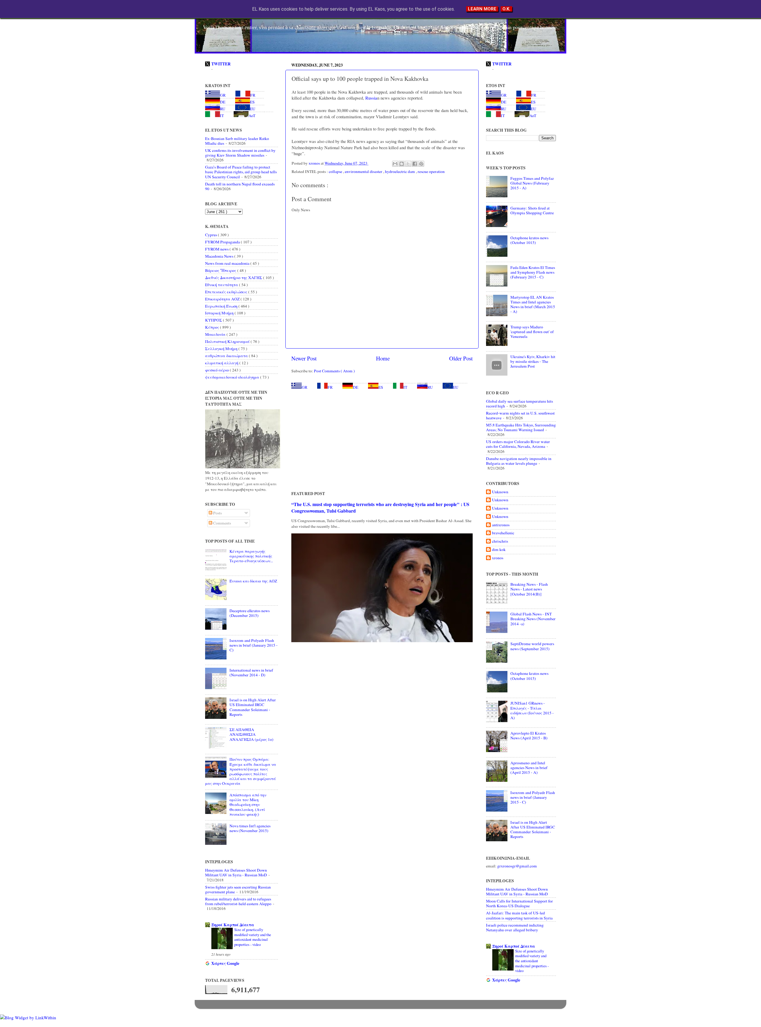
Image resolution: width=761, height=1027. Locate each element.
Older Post (461, 358)
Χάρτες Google (225, 963)
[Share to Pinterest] (421, 164)
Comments (221, 523)
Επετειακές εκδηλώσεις (226, 291)
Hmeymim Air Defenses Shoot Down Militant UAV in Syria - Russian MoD (236, 872)
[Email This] (395, 164)
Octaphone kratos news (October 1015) (529, 240)
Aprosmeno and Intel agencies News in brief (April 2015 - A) (529, 767)
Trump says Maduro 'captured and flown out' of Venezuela (532, 331)
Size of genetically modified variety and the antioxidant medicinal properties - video (252, 937)
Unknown (500, 491)
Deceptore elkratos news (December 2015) (249, 613)
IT (405, 387)
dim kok (499, 549)
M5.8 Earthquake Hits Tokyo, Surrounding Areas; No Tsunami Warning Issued (521, 427)
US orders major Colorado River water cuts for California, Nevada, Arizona (518, 444)
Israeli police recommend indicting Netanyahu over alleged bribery (515, 927)
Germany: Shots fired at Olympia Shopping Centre (532, 210)
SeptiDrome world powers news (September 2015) (532, 646)
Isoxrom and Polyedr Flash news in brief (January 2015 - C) (253, 645)
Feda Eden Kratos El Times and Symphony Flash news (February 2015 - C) (532, 272)
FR (330, 387)
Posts (217, 513)
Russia (370, 98)
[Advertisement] (382, 440)
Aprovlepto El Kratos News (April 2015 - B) (529, 735)
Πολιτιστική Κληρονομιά (228, 341)
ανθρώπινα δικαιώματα (227, 355)
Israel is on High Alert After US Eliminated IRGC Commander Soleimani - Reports (252, 707)
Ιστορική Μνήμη (220, 313)
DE (355, 387)
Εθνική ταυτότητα (222, 284)
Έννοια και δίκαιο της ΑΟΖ (253, 581)
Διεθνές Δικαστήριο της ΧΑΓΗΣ (234, 277)
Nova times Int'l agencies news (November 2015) (250, 828)
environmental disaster (364, 171)
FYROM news (217, 249)
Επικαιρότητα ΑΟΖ (222, 299)
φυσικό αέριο (217, 370)
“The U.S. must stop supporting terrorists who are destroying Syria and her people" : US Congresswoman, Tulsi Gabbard (380, 507)
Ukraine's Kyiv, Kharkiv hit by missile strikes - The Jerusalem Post (532, 361)
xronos (497, 557)
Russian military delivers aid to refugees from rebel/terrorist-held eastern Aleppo (238, 901)
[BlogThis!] (402, 164)
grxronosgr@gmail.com (517, 866)
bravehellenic (503, 532)
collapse (336, 171)
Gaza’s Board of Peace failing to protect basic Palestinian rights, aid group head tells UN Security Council (241, 171)
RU (430, 387)
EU (455, 387)
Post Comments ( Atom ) (334, 371)
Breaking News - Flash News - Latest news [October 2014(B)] (529, 589)
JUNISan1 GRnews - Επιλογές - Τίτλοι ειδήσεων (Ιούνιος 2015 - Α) (532, 710)
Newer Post (304, 358)
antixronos (501, 524)
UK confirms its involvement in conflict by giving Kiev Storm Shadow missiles (240, 153)
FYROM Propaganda (223, 242)
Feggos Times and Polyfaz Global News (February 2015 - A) (532, 183)
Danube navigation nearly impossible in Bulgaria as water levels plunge (518, 461)
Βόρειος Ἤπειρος (221, 270)
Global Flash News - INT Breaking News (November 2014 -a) (533, 618)
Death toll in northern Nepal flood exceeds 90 (240, 186)
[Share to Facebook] (415, 164)
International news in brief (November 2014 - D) (251, 672)
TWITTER (221, 64)
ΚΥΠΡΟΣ (214, 320)
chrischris (500, 541)
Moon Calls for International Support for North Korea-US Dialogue (519, 903)
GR (304, 387)
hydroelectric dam (400, 171)
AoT (252, 115)
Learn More (482, 9)
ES (380, 387)
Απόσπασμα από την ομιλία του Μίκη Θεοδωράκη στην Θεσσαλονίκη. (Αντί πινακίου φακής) (247, 804)
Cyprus (211, 234)
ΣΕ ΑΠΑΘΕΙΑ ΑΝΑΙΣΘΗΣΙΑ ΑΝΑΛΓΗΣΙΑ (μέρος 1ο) (251, 734)
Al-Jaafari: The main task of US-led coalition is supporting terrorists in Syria (519, 915)
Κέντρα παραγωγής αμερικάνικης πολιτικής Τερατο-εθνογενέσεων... (251, 556)
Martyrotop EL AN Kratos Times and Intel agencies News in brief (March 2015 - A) (532, 304)
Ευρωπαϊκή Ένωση (221, 306)
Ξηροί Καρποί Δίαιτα (232, 925)
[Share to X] (408, 164)
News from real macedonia (227, 263)
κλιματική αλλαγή (222, 363)
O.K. (506, 9)
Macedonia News (219, 256)
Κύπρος (212, 327)
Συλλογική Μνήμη (221, 348)
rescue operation (431, 171)
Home (383, 358)
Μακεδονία (216, 334)
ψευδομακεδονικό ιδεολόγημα (232, 377)
